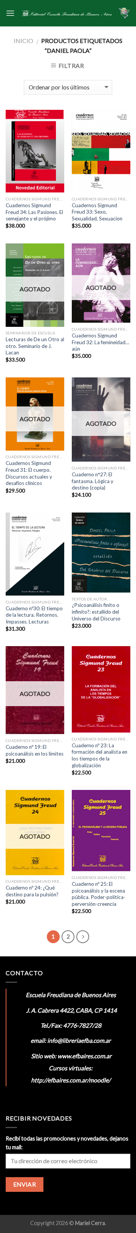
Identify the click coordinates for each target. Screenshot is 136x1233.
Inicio (23, 40)
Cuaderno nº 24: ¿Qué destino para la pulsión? (32, 891)
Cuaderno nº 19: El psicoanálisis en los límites (34, 750)
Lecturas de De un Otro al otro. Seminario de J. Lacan (35, 346)
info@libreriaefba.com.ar (79, 1040)
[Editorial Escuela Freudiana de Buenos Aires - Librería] (66, 13)
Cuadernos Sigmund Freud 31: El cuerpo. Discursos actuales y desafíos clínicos (29, 473)
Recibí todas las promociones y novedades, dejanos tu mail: (67, 1142)
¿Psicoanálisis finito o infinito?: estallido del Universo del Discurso (96, 611)
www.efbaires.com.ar (84, 1055)
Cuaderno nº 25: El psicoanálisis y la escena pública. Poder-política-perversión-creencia (98, 894)
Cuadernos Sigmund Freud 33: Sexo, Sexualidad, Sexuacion (97, 212)
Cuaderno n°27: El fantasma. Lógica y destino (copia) (92, 481)
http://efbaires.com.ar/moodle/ (71, 1080)
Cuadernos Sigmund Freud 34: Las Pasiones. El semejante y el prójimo (34, 212)
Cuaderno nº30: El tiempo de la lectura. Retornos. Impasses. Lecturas (34, 615)
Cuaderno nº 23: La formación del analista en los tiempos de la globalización (99, 755)
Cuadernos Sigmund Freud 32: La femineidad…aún (100, 342)
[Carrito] (124, 13)
